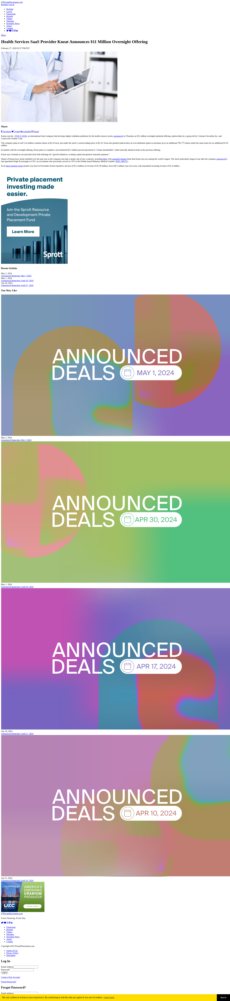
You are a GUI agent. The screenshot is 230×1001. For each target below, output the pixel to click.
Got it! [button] (223, 997)
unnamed (116, 159)
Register (4, 4)
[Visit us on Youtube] (10, 31)
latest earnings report (14, 166)
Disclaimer (10, 955)
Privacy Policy (12, 953)
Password (5, 970)
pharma (123, 159)
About (9, 26)
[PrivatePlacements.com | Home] (12, 2)
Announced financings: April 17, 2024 (17, 285)
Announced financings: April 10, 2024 (17, 880)
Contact (9, 28)
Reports (9, 16)
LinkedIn (27, 131)
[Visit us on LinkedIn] (17, 31)
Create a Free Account (10, 977)
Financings (11, 14)
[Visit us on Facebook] (14, 31)
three (105, 159)
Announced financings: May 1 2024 (16, 276)
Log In (11, 4)
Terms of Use (12, 950)
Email (36, 131)
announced (118, 136)
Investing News (13, 23)
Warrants (10, 21)
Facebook (7, 131)
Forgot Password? (8, 982)
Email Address (7, 967)
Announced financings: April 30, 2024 (17, 280)
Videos (9, 19)
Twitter (17, 131)
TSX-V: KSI (20, 136)
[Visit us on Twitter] (7, 31)
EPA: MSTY (121, 161)
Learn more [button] (109, 997)
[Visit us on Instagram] (13, 31)
